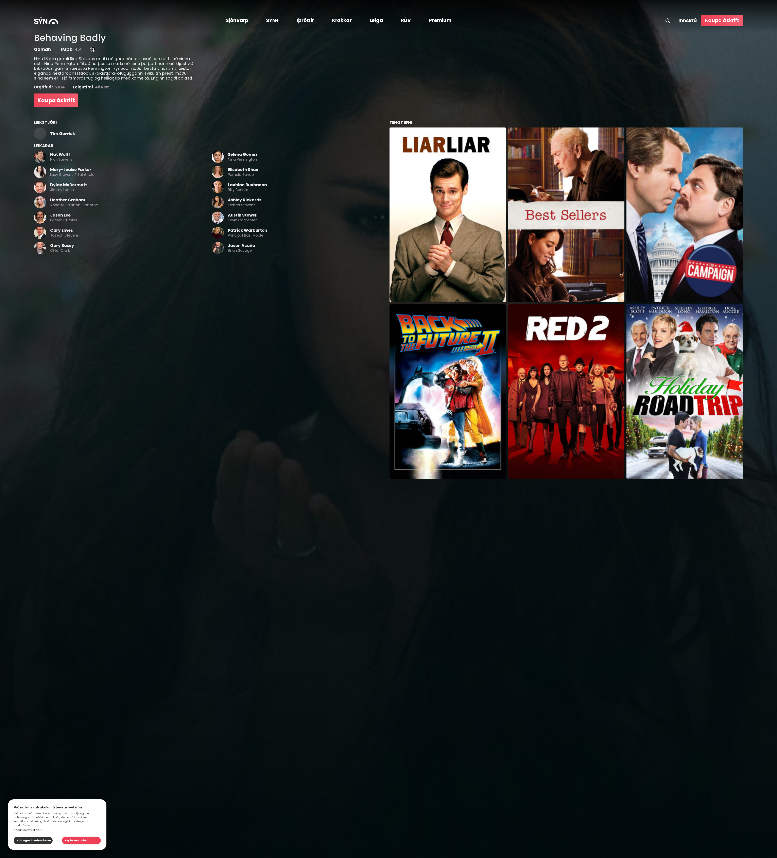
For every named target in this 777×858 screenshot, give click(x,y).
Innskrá (687, 20)
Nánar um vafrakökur (27, 830)
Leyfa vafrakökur (77, 840)
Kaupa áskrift (722, 20)
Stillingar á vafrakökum (34, 840)
